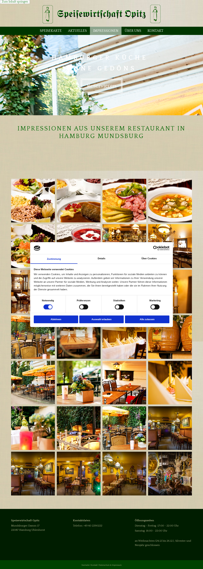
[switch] (83, 306)
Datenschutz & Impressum (110, 565)
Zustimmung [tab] (54, 259)
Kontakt (155, 31)
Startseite (85, 565)
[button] (101, 86)
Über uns (133, 31)
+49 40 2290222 (92, 525)
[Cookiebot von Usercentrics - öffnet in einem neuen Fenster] (155, 248)
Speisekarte (51, 31)
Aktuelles (77, 31)
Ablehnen (56, 319)
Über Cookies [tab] (149, 258)
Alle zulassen (147, 319)
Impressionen (105, 31)
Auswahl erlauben (101, 319)
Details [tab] (101, 258)
